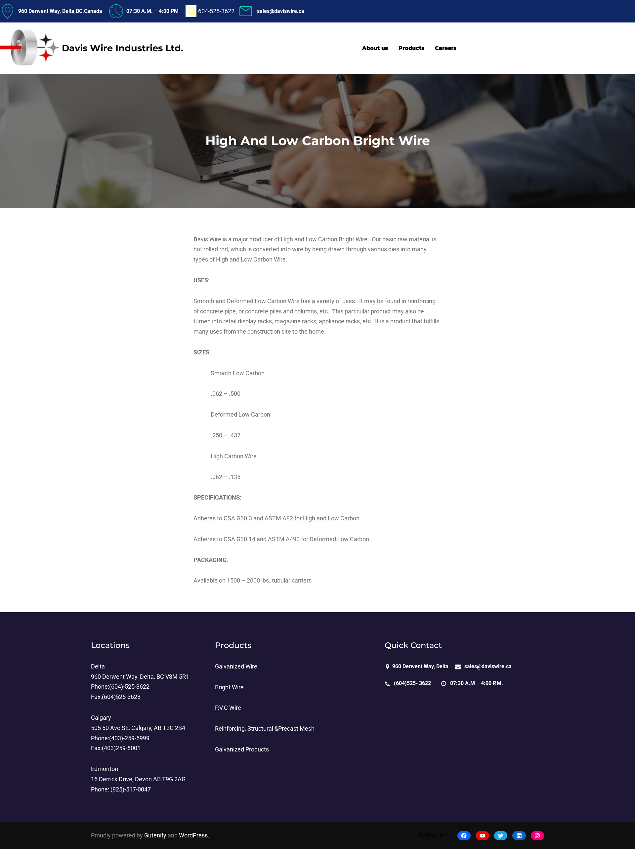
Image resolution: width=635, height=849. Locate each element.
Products (233, 645)
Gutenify (156, 835)
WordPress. (194, 835)
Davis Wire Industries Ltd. (122, 48)
